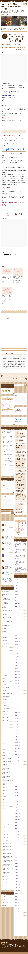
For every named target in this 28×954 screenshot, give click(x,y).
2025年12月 (17, 603)
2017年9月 (17, 893)
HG (17, 432)
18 (10, 406)
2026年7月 (17, 582)
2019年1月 (17, 846)
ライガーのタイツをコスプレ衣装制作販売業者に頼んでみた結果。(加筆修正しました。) (7, 459)
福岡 (22, 491)
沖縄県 (23, 489)
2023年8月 (17, 683)
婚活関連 (3, 755)
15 (5, 406)
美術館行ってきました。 (6, 876)
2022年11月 (17, 709)
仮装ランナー (21, 443)
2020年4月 (17, 801)
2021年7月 (17, 757)
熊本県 (18, 491)
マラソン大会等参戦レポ (6, 708)
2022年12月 (17, 706)
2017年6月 (17, 902)
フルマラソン (20, 440)
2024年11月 (17, 641)
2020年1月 (17, 810)
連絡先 (7, 14)
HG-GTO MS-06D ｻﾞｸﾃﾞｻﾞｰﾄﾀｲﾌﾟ (7, 611)
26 (25, 530)
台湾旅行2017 (22, 452)
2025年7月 (17, 618)
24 (8, 408)
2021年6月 (17, 760)
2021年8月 (17, 754)
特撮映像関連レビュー (6, 808)
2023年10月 (17, 677)
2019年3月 (17, 840)
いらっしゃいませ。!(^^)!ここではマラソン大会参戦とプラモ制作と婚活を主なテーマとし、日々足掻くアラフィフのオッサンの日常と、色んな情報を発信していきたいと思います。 (14, 946)
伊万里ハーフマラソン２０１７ (7, 717)
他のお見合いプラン (5, 711)
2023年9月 (17, 680)
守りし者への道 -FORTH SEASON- (21, 476)
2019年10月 (17, 819)
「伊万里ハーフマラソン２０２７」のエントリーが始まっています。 (7, 437)
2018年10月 (17, 854)
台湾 (17, 452)
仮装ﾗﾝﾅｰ (19, 447)
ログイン (3, 482)
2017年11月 (17, 887)
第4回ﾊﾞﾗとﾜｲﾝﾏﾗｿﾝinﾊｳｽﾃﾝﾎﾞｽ (7, 821)
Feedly (4, 14)
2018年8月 (17, 860)
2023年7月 (17, 686)
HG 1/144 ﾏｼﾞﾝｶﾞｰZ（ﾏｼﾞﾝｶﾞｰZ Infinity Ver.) (7, 607)
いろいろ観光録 (4, 640)
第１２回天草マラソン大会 (6, 834)
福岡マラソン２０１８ (6, 810)
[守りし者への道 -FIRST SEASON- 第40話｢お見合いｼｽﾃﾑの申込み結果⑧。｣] (7, 275)
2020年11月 (17, 780)
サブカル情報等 (4, 684)
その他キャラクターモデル (6, 657)
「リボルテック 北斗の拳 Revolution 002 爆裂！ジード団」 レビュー (7, 450)
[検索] (24, 4)
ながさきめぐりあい (20, 436)
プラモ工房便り (4, 702)
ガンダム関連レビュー (6, 675)
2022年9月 (17, 715)
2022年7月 (17, 721)
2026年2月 (17, 597)
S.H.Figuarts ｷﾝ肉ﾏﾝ (5, 625)
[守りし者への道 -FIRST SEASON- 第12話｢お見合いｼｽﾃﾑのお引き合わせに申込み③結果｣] (19, 277)
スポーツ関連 (4, 690)
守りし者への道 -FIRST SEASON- (18, 47)
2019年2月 (17, 843)
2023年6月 (17, 689)
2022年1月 (17, 739)
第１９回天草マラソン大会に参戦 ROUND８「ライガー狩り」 (7, 446)
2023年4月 (17, 695)
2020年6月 (17, 795)
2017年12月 (17, 884)
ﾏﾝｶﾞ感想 (19, 512)
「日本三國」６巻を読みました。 (7, 455)
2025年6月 (17, 621)
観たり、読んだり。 (5, 879)
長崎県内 (3, 885)
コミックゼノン (19, 439)
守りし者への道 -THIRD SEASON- (20, 485)
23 (7, 408)
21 (17, 530)
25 (10, 408)
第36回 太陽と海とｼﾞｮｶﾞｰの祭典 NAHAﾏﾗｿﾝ (21, 497)
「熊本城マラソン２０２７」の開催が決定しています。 (7, 464)
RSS (2, 14)
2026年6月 (17, 585)
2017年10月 (17, 890)
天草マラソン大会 (20, 454)
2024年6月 (17, 653)
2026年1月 (17, 600)
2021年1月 (17, 774)
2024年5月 (17, 656)
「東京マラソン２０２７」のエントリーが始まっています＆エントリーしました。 (20, 562)
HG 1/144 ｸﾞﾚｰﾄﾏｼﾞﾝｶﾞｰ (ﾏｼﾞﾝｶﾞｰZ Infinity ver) (7, 603)
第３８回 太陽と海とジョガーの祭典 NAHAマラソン (21, 501)
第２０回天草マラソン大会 (6, 853)
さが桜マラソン (20, 435)
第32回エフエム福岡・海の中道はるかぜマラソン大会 (7, 814)
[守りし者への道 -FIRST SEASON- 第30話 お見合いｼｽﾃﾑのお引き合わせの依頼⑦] (7, 295)
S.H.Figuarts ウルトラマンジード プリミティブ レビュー (7, 467)
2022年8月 (17, 718)
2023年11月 (17, 674)
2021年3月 (17, 768)
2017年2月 (17, 914)
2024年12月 (17, 638)
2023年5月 (17, 692)
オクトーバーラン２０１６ (6, 663)
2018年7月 (17, 863)
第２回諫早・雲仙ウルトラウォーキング (7, 850)
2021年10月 (17, 748)
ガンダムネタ (4, 672)
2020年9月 (17, 786)
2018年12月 (17, 848)
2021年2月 (17, 771)
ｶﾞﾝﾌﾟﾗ (18, 506)
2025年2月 (17, 632)
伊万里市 (18, 449)
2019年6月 (17, 831)
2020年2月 (17, 807)
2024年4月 (17, 659)
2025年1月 (17, 635)
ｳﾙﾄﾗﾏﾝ (23, 504)
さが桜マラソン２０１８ (6, 649)
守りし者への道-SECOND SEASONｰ (21, 480)
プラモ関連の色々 (5, 705)
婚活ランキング (17, 215)
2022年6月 (17, 724)
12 (25, 525)
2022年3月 (17, 733)
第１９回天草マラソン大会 (6, 846)
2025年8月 (17, 615)
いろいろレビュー (5, 634)
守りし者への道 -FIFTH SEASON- (21, 471)
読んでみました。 (5, 882)
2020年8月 (17, 789)
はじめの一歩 (19, 437)
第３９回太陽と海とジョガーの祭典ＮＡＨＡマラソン (7, 869)
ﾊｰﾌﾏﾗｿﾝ (19, 508)
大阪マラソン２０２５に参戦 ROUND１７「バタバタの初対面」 (7, 432)
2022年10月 (17, 712)
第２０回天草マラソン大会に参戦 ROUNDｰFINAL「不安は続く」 (20, 556)
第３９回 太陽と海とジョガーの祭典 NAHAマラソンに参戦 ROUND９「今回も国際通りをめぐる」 (20, 569)
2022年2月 (17, 736)
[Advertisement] (14, 68)
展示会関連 (4, 787)
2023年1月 (17, 703)
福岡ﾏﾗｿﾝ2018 (18, 493)
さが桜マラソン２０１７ (6, 646)
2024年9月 (17, 644)
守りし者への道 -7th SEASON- (7, 761)
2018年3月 (17, 875)
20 (2, 408)
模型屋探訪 (4, 796)
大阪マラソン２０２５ (6, 743)
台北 (23, 451)
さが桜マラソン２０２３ (6, 652)
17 (8, 406)
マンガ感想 (18, 441)
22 (5, 408)
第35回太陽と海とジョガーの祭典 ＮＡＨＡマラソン (21, 495)
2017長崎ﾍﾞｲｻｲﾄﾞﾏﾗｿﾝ (5, 591)
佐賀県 (18, 451)
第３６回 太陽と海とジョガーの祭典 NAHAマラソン (7, 857)
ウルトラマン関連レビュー (6, 660)
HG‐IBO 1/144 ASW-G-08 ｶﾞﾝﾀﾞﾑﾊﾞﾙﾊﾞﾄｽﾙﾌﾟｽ (7, 618)
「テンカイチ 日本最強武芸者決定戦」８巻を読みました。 (7, 442)
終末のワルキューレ (20, 503)
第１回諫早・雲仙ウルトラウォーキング (7, 828)
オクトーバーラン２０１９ (6, 669)
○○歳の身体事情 (4, 631)
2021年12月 (17, 742)
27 (2, 410)
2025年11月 (17, 606)
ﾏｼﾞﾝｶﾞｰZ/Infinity (19, 511)
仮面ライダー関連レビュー (6, 714)
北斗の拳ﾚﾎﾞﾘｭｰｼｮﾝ (5, 734)
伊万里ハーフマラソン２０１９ (7, 723)
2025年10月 (17, 609)
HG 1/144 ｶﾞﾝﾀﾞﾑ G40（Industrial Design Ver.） (6, 599)
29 (5, 410)
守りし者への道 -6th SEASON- (20, 468)
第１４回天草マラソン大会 (6, 840)
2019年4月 (17, 837)
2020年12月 (17, 777)
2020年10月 (17, 783)
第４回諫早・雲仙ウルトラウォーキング (7, 873)
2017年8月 (17, 896)
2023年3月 (17, 697)
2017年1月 (17, 917)
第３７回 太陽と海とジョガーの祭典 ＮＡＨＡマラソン (21, 499)
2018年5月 (17, 869)
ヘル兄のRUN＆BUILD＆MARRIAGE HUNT (8, 944)
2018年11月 (17, 851)
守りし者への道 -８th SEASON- (7, 780)
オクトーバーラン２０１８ (6, 666)
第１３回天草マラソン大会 (6, 837)
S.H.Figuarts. (4, 628)
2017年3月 (17, 911)
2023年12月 (17, 671)
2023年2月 (17, 700)
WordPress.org (4, 491)
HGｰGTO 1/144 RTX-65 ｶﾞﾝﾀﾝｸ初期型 (7, 622)
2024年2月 (17, 665)
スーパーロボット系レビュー (7, 693)
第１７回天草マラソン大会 (6, 843)
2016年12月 (17, 919)
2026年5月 (17, 588)
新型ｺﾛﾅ (18, 488)
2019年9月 (17, 822)
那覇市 (18, 504)
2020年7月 (17, 792)
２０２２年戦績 (4, 888)
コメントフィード (5, 488)
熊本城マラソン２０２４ (6, 805)
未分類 (3, 793)
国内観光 (3, 740)
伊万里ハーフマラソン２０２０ (7, 726)
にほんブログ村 (6, 215)
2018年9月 (17, 857)
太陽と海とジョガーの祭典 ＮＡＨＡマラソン (21, 460)
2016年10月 (17, 925)
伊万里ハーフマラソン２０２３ (7, 729)
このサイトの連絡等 (5, 643)
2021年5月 (17, 763)
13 (2, 406)
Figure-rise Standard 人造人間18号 (7, 595)
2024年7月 (17, 650)
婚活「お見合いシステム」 (8, 44)
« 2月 (3, 412)
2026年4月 (17, 591)
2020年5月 (17, 798)
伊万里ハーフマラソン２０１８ (7, 720)
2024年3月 (17, 662)
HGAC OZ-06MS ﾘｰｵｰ (5, 614)
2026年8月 (17, 579)
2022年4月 (17, 730)
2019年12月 (17, 813)
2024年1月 (17, 668)
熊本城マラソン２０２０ (6, 802)
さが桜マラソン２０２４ (6, 654)
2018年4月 (17, 872)
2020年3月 (17, 804)
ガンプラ (3, 678)
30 (7, 410)
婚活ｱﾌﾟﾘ (20, 466)
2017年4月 (17, 908)
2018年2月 (17, 878)
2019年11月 (17, 816)
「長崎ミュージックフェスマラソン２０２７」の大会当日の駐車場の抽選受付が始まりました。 (7, 472)
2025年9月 (17, 612)
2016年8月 (17, 931)
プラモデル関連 (4, 699)
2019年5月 (17, 834)
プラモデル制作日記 (5, 696)
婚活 (10, 47)
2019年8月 (17, 825)
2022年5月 (17, 727)
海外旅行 (3, 799)
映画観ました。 (4, 790)
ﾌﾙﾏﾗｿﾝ (19, 509)
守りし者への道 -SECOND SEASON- (6, 773)
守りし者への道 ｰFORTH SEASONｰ (6, 784)
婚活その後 (4, 749)
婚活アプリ (4, 752)
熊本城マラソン (19, 490)
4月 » (5, 412)
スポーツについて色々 (6, 687)
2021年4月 (17, 766)
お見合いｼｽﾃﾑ (6, 47)
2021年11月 (17, 745)
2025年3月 (17, 629)
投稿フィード (4, 485)
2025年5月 (17, 623)
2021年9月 (17, 751)
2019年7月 (17, 828)
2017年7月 (17, 899)
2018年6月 (17, 866)
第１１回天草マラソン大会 (6, 831)
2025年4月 (17, 626)
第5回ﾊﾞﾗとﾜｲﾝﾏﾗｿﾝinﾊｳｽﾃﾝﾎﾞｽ (7, 824)
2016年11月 (17, 922)
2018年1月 (17, 881)
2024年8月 (17, 647)
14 (17, 527)
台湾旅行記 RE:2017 (5, 737)
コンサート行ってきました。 (7, 681)
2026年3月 (17, 594)
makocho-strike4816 (21, 49)
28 (17, 532)
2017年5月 (17, 905)
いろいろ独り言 (4, 637)
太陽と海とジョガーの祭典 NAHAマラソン (21, 456)
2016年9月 (17, 928)
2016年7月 (17, 934)
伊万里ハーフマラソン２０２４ (7, 731)
